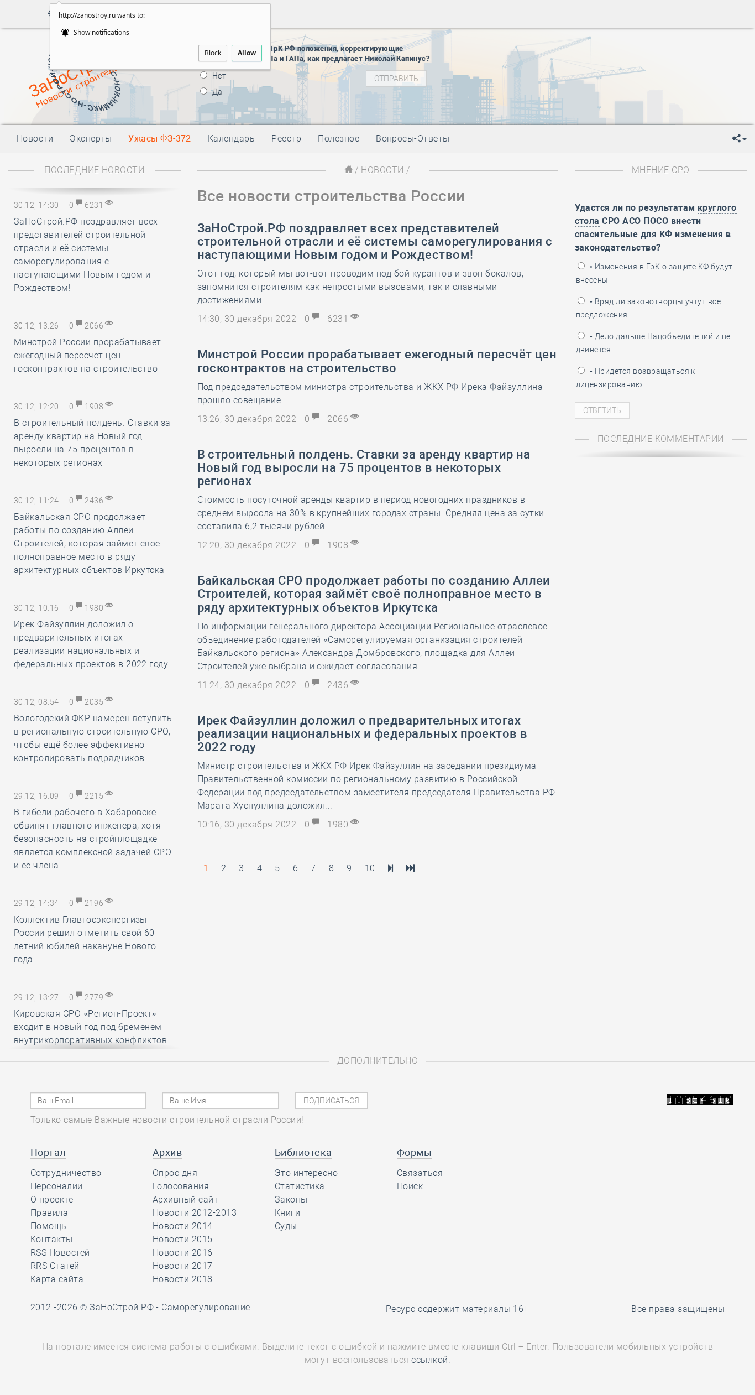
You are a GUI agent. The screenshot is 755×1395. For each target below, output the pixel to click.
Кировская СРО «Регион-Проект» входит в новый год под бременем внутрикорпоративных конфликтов (90, 1026)
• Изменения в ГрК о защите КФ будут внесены (654, 273)
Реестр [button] (286, 138)
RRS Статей (55, 1266)
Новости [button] (35, 138)
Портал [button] (48, 1152)
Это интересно (306, 1173)
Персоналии (56, 1186)
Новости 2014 (183, 1226)
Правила (49, 1212)
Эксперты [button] (91, 138)
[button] (739, 139)
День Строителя (541, 84)
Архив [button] (167, 1152)
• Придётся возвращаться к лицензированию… (635, 378)
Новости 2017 (183, 1266)
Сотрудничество (66, 1173)
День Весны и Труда (533, 42)
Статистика (300, 1186)
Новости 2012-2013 (195, 1212)
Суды (286, 1226)
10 (370, 868)
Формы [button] (414, 1152)
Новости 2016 (183, 1252)
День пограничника (532, 70)
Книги (287, 1212)
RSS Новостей (60, 1252)
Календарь (231, 138)
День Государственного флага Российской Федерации (614, 103)
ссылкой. (430, 1360)
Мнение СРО (661, 170)
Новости (382, 170)
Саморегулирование (205, 1307)
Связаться (420, 1173)
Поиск (410, 1186)
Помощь (48, 1226)
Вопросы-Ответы (413, 138)
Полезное (338, 138)
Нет (219, 75)
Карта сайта (56, 1279)
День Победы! (522, 56)
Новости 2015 (183, 1239)
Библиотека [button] (303, 1152)
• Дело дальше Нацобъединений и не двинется (653, 343)
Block (213, 53)
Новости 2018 (183, 1279)
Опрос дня (175, 1173)
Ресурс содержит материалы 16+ (457, 1309)
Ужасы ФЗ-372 (159, 138)
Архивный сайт (185, 1199)
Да (217, 91)
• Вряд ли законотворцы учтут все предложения (648, 308)
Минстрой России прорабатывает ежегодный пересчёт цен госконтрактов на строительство (87, 355)
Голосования (181, 1186)
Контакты (51, 1239)
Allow (247, 53)
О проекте (51, 1199)
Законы (291, 1199)
